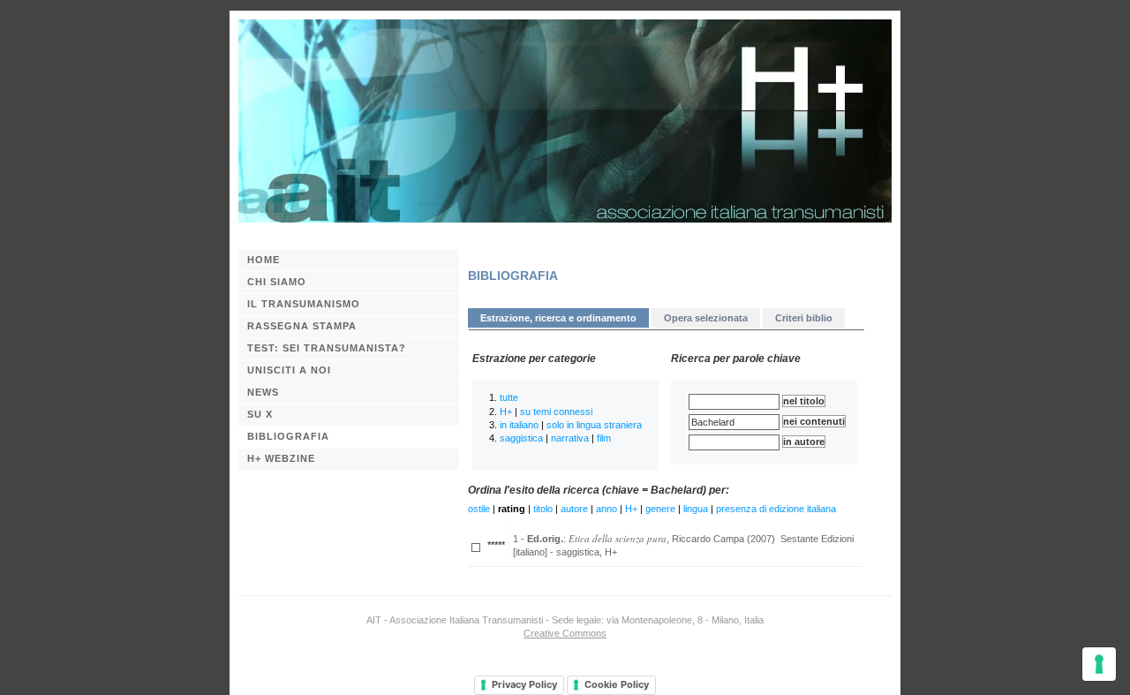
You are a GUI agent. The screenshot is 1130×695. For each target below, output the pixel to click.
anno (606, 508)
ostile (479, 508)
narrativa (570, 438)
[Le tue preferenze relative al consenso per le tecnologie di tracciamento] (1099, 664)
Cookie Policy (616, 684)
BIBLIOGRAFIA (288, 436)
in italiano (519, 424)
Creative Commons (565, 633)
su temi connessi (556, 411)
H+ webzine (281, 458)
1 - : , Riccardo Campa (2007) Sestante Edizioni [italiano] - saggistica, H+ (683, 544)
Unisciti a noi (289, 370)
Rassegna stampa (302, 326)
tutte (509, 397)
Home (263, 259)
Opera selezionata (706, 318)
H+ (506, 411)
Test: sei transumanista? (326, 348)
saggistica (521, 438)
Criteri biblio (803, 318)
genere (660, 508)
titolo (543, 508)
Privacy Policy (524, 684)
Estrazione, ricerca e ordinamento (558, 318)
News (263, 392)
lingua (695, 508)
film (604, 438)
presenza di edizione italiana (776, 508)
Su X (260, 414)
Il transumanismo (303, 303)
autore (574, 508)
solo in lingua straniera (594, 424)
